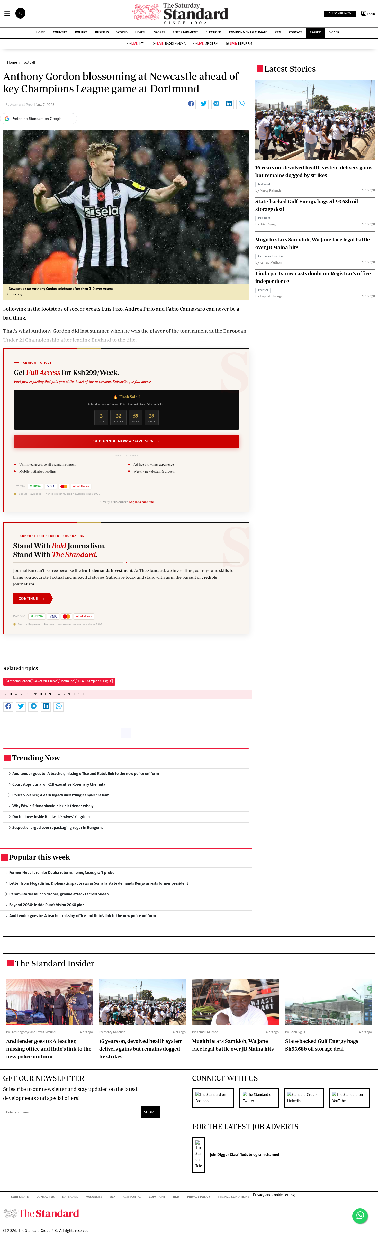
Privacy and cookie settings (274, 1195)
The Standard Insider (54, 963)
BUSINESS (102, 32)
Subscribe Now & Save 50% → (126, 441)
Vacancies (94, 1197)
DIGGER (334, 32)
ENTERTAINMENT (185, 32)
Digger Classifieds (232, 1155)
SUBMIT (150, 1112)
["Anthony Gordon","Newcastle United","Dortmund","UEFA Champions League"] (59, 681)
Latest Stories (290, 68)
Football (28, 63)
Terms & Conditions (233, 1197)
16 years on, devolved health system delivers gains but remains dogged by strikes (141, 1048)
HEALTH (140, 32)
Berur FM (241, 44)
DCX (113, 1197)
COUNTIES (60, 32)
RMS (176, 1197)
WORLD (122, 32)
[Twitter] (261, 1098)
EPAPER (315, 32)
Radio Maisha (171, 44)
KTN (278, 32)
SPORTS (159, 32)
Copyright (157, 1197)
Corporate (20, 1197)
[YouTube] (352, 1098)
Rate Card (70, 1197)
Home (12, 63)
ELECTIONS (213, 32)
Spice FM (207, 44)
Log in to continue (141, 501)
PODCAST (295, 32)
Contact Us (46, 1197)
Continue (32, 598)
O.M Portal (132, 1197)
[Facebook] (215, 1098)
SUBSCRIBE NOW (340, 13)
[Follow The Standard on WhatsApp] (360, 1216)
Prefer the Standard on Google (37, 118)
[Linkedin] (306, 1098)
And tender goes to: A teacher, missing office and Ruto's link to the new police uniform (48, 1048)
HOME (40, 32)
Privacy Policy (198, 1197)
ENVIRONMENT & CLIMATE (248, 32)
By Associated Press (20, 105)
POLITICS (81, 32)
